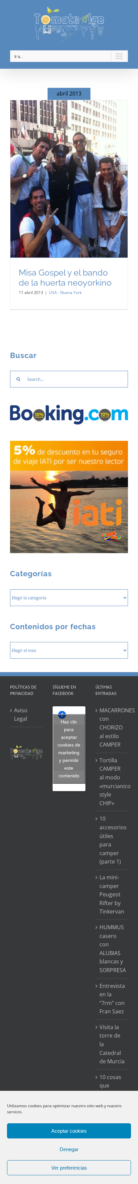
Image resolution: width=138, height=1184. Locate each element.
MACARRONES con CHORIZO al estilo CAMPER (112, 727)
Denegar (69, 1149)
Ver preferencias (69, 1168)
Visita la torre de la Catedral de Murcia (112, 1044)
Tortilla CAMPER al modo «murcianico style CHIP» (112, 782)
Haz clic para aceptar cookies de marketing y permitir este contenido (69, 748)
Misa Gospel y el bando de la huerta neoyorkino (65, 278)
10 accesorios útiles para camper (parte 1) (112, 840)
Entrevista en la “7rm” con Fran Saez (112, 998)
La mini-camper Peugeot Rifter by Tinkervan (111, 894)
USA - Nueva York (65, 292)
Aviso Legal (20, 715)
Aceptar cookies (69, 1131)
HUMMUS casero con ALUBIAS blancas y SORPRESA (112, 949)
